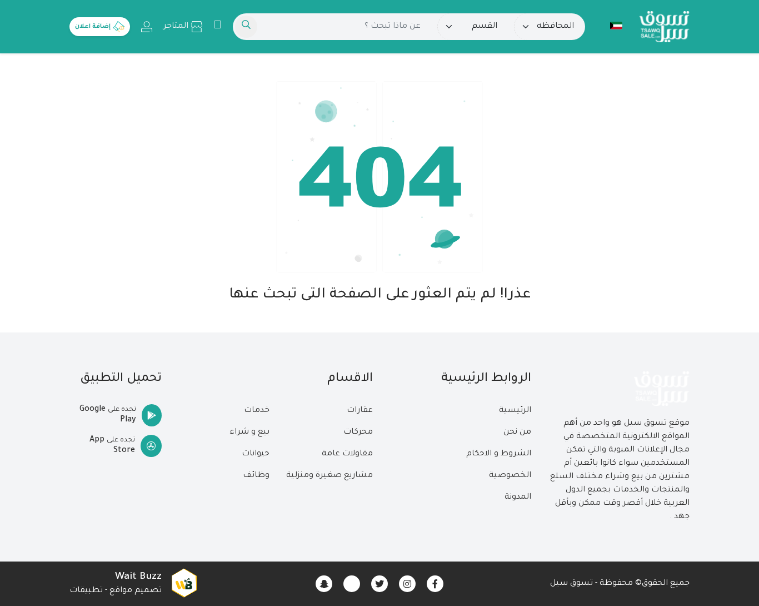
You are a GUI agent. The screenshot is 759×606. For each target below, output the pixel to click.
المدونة (518, 497)
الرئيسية (515, 410)
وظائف (256, 475)
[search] (246, 27)
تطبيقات (86, 591)
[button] (610, 25)
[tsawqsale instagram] (407, 583)
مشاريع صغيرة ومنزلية (329, 475)
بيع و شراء (249, 432)
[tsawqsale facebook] (435, 583)
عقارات (360, 410)
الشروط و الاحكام (498, 454)
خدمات (256, 410)
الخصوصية (510, 475)
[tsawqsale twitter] (379, 583)
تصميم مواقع (135, 591)
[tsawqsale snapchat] (324, 583)
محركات (358, 432)
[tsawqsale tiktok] (351, 583)
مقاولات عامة (347, 454)
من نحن (517, 432)
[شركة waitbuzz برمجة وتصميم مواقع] (184, 583)
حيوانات (255, 454)
